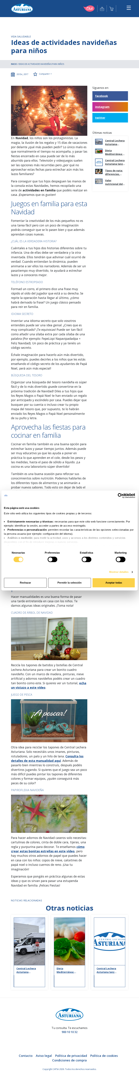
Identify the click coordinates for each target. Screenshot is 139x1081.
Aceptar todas (113, 582)
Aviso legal (44, 1056)
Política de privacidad (71, 1056)
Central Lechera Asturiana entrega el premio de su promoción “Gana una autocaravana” (115, 142)
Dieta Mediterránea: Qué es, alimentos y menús (114, 152)
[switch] (52, 559)
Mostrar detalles (119, 571)
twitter (100, 118)
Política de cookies (104, 1056)
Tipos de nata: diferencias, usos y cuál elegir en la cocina (114, 172)
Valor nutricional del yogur (114, 182)
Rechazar (25, 582)
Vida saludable (21, 36)
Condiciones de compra (69, 1060)
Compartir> (44, 73)
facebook (101, 96)
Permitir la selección (69, 582)
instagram (102, 107)
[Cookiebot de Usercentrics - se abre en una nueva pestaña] (120, 495)
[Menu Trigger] (128, 7)
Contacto (26, 1056)
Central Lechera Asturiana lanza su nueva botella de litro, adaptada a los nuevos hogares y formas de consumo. (115, 162)
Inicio (14, 64)
